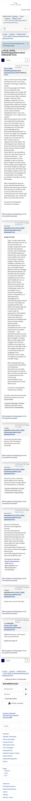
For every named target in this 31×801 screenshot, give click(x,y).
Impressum (6, 783)
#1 (28, 65)
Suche (5, 775)
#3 (28, 425)
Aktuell (6, 773)
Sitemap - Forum (8, 797)
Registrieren (18, 214)
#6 (28, 587)
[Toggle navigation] (4, 28)
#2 (28, 223)
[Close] (27, 43)
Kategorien (7, 770)
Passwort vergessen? (9, 713)
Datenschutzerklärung (9, 789)
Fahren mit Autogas (9, 739)
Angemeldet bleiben (11, 698)
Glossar (5, 761)
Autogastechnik (7, 750)
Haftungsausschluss (9, 786)
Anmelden (8, 214)
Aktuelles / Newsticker (9, 736)
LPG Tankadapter (8, 747)
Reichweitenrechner (9, 745)
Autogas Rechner (8, 742)
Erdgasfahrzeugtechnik (10, 759)
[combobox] (11, 726)
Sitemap (5, 794)
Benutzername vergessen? (11, 715)
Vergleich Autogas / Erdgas (11, 753)
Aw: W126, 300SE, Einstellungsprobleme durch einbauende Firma (14, 230)
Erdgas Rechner (7, 756)
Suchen (5, 792)
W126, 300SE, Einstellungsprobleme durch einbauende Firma (12, 71)
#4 (28, 464)
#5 (28, 510)
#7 (28, 620)
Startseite (6, 734)
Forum (5, 768)
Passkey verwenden (17, 703)
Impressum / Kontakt (25, 9)
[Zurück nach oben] (28, 798)
